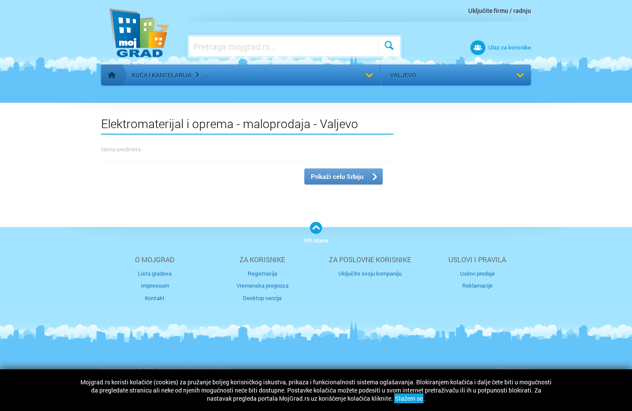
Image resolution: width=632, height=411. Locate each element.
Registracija (262, 273)
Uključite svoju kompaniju (370, 273)
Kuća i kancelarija (161, 75)
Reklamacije (477, 285)
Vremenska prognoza (262, 285)
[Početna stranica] (112, 75)
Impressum (155, 285)
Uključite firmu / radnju (499, 10)
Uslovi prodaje (477, 273)
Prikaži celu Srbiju (337, 176)
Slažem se (409, 398)
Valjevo (403, 75)
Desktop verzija (262, 298)
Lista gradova (155, 273)
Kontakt (155, 298)
